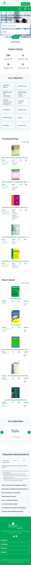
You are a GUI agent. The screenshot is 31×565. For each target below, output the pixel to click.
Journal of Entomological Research (5, 242)
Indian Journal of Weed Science (5, 265)
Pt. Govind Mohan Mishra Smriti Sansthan (6, 330)
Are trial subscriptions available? (10, 504)
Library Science (22, 110)
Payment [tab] (25, 460)
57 (19, 265)
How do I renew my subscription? (10, 500)
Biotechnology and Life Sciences (22, 94)
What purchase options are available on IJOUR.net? (14, 485)
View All (23, 142)
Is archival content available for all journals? (12, 511)
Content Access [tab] (16, 460)
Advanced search (15, 42)
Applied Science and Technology (7, 94)
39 (20, 211)
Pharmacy (6, 125)
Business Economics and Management (7, 102)
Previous (1, 432)
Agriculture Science (6, 86)
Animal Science (22, 86)
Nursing (20, 117)
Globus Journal (5, 379)
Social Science (22, 125)
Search (15, 37)
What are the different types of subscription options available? (14, 466)
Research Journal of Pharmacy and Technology (6, 163)
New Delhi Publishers (4, 303)
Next (29, 432)
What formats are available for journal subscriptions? (15, 489)
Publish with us (25, 4)
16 (12, 379)
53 (20, 185)
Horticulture (6, 110)
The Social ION (15, 325)
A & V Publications (6, 353)
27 (12, 403)
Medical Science (7, 117)
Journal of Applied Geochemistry (15, 400)
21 (18, 240)
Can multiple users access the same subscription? (14, 507)
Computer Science (21, 102)
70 (12, 302)
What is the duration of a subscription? (11, 492)
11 (20, 161)
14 (12, 328)
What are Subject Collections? (9, 496)
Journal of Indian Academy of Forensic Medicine (6, 213)
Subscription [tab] (6, 460)
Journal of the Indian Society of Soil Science (5, 187)
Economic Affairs (15, 299)
